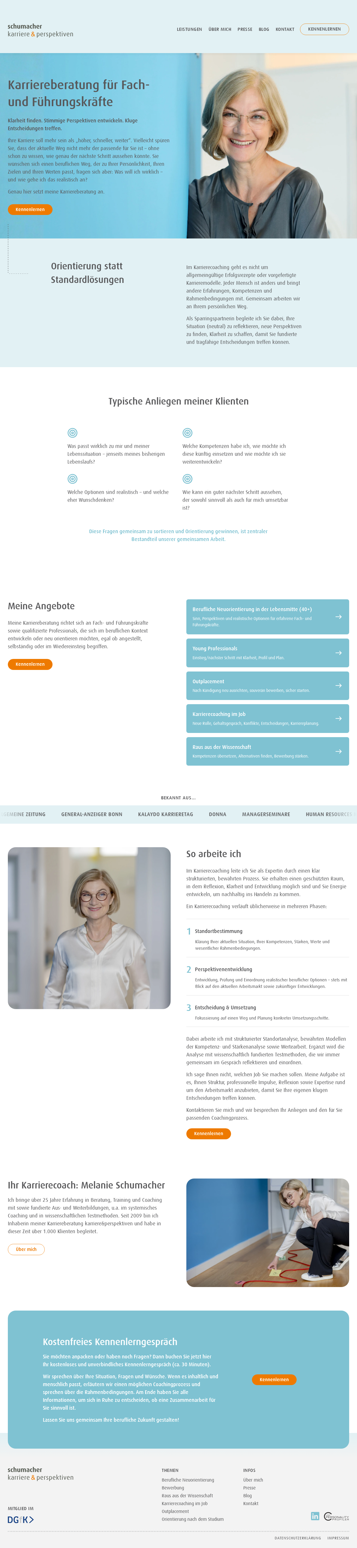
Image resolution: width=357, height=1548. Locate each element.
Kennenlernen (324, 29)
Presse (245, 29)
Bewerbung (173, 1487)
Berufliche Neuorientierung (188, 1480)
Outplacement (175, 1511)
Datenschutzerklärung (298, 1538)
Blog (264, 29)
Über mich (220, 29)
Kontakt (285, 29)
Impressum (338, 1538)
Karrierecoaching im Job (185, 1503)
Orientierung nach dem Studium (193, 1519)
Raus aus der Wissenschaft (187, 1495)
